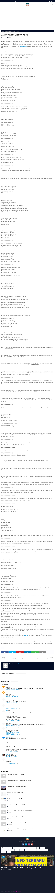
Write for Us (26, 1)
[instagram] (49, 1)
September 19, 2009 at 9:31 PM (12, 702)
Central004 (8, 754)
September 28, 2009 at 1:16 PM (12, 734)
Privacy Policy (15, 1)
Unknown (8, 686)
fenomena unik (32, 847)
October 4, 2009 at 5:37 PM (11, 751)
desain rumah (25, 847)
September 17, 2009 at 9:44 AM (12, 696)
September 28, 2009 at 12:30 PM (12, 720)
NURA (7, 710)
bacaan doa (19, 847)
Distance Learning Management (12, 732)
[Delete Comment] (19, 689)
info (6, 31)
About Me (6, 1)
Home (2, 1)
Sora (7, 891)
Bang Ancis (8, 737)
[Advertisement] (27, 18)
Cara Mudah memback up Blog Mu (15, 798)
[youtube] (32, 844)
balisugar (8, 699)
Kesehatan (4, 847)
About (47, 891)
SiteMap (21, 1)
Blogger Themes (17, 891)
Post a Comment (5, 766)
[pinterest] (52, 1)
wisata (9, 852)
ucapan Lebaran (23, 46)
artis (14, 847)
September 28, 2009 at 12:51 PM (12, 725)
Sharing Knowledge (10, 733)
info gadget (42, 847)
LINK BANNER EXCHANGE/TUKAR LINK (15, 774)
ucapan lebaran (13, 634)
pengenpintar (8, 704)
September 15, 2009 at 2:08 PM (12, 689)
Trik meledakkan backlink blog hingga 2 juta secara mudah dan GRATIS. (23, 829)
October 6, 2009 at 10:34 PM (12, 756)
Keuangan (10, 847)
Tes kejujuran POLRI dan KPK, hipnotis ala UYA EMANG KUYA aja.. (21, 810)
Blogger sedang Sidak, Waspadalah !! (15, 816)
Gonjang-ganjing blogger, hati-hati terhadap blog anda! (19, 780)
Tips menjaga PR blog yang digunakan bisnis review (19, 823)
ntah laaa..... (8, 692)
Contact (10, 1)
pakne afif (4, 37)
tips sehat (4, 852)
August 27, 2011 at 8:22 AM (11, 763)
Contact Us (52, 891)
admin (4, 869)
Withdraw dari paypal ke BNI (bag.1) (15, 792)
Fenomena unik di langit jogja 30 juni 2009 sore (18, 786)
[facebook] (45, 1)
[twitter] (47, 1)
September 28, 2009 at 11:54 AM (12, 708)
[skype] (53, 1)
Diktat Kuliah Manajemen (11, 728)
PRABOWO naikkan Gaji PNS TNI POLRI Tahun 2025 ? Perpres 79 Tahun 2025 (21, 868)
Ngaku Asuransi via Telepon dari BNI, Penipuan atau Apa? (20, 804)
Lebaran (26, 635)
